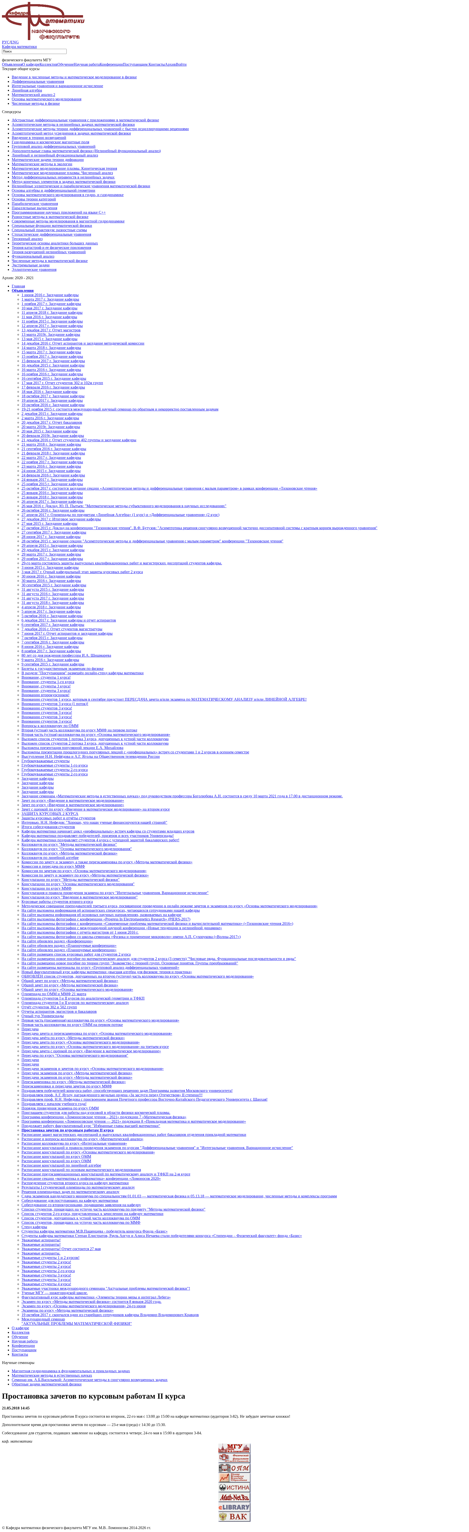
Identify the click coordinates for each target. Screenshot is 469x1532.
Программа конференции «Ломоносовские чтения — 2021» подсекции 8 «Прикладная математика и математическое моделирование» (133, 1121)
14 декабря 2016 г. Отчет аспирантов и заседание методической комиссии (82, 343)
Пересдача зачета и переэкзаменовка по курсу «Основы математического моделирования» (96, 1033)
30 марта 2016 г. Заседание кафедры (51, 581)
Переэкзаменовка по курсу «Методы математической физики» (73, 1082)
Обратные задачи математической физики (47, 1384)
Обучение (65, 64)
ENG (15, 42)
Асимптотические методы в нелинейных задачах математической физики (73, 124)
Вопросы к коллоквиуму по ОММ (49, 726)
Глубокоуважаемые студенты (45, 761)
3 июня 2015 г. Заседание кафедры (50, 567)
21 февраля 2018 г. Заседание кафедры (53, 453)
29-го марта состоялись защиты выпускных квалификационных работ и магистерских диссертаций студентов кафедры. (121, 563)
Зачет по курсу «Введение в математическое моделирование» (72, 800)
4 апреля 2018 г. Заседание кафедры (51, 607)
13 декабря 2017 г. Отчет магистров (51, 330)
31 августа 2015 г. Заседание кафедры (52, 589)
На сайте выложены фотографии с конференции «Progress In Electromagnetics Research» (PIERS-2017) (105, 919)
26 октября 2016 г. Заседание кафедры (53, 510)
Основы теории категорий (34, 199)
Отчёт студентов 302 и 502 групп (49, 1007)
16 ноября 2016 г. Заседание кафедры (52, 374)
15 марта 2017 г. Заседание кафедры (51, 352)
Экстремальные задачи (31, 265)
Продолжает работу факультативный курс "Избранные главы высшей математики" (90, 1126)
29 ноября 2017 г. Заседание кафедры (52, 559)
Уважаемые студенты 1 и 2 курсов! (50, 1258)
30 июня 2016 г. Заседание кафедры (51, 576)
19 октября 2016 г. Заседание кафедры (53, 405)
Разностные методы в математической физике (50, 217)
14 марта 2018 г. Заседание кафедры (51, 348)
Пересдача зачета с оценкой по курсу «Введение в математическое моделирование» (91, 1051)
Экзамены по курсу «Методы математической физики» (67, 1310)
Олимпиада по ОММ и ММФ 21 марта (53, 994)
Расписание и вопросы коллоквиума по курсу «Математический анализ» (82, 1139)
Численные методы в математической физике (50, 261)
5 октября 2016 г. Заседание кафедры (52, 616)
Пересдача (30, 1029)
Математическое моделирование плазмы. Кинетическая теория (64, 168)
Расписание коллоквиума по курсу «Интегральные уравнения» (74, 1143)
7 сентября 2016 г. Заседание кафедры (52, 642)
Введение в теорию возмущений (39, 138)
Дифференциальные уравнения (38, 81)
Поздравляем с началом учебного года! (53, 1104)
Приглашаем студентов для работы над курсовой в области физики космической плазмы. (95, 1112)
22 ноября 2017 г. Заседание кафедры (52, 462)
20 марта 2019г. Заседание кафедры (50, 427)
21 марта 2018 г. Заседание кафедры (51, 444)
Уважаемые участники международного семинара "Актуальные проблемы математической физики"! (105, 1288)
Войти (181, 64)
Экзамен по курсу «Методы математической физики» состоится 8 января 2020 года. (91, 1302)
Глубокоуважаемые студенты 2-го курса (54, 770)
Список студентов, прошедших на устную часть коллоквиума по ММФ (80, 1222)
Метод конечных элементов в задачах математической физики (64, 182)
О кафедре (31, 64)
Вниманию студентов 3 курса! (46, 708)
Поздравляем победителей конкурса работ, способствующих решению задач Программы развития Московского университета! (127, 1090)
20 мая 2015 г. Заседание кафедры (49, 431)
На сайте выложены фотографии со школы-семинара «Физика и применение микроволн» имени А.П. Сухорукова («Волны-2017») (131, 937)
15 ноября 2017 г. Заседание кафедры (52, 356)
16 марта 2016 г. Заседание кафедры (51, 370)
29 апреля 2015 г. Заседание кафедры (52, 545)
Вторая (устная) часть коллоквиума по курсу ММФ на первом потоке (79, 730)
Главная (18, 286)
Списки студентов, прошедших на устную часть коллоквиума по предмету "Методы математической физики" (113, 1209)
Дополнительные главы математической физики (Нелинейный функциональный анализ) (86, 151)
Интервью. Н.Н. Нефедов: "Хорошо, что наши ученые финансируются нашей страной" (94, 822)
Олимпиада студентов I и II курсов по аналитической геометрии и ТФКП (83, 998)
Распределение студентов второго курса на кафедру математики (75, 1183)
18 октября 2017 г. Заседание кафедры (53, 396)
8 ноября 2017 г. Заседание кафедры (51, 651)
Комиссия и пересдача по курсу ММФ (53, 866)
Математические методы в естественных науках (52, 1375)
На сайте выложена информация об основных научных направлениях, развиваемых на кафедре (101, 915)
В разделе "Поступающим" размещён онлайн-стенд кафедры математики (82, 673)
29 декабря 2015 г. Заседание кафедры (53, 550)
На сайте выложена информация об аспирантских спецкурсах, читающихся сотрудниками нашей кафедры (110, 910)
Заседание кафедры (37, 778)
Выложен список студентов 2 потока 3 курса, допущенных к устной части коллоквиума (95, 743)
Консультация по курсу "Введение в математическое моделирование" (79, 897)
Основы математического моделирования (46, 99)
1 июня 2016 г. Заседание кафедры (50, 295)
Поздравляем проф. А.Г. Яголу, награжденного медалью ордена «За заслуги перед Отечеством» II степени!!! (112, 1095)
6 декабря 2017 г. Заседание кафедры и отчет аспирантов (68, 620)
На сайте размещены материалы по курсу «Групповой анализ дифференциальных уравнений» (100, 967)
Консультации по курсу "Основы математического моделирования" (78, 884)
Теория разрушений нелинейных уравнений (49, 252)
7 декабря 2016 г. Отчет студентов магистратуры (61, 629)
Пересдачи (30, 1060)
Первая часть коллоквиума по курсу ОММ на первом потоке (72, 1025)
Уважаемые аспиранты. (40, 1253)
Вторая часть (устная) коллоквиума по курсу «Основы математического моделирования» (95, 734)
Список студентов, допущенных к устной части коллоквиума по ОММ (80, 1218)
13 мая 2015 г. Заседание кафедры (49, 339)
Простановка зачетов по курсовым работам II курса (67, 1130)
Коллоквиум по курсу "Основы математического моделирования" (76, 849)
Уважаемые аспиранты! (41, 1240)
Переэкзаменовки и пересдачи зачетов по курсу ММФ (66, 1086)
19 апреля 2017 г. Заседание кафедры (52, 400)
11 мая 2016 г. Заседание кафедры (49, 317)
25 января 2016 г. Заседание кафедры (52, 493)
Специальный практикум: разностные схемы (49, 230)
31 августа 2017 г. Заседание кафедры (52, 598)
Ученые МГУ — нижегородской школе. (54, 1293)
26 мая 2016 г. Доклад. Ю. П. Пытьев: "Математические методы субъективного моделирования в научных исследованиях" (123, 506)
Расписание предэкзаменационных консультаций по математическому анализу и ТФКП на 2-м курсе (105, 1174)
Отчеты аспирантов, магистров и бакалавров (59, 1011)
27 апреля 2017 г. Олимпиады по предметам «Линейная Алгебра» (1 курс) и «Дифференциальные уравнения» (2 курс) (120, 515)
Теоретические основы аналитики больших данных (55, 243)
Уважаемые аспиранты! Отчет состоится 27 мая (61, 1249)
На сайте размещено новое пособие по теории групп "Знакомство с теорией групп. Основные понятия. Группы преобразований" (129, 963)
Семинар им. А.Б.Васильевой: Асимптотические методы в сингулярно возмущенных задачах (90, 1380)
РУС (6, 42)
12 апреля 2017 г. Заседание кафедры (52, 326)
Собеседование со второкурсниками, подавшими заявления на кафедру (81, 1205)
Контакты (157, 64)
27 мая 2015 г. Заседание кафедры (49, 523)
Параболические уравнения (35, 203)
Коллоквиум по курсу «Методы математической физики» (69, 853)
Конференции (111, 64)
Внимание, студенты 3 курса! (46, 686)
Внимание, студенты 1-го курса (47, 682)
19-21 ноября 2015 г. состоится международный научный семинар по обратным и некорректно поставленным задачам (119, 409)
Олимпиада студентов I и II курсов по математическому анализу (75, 1003)
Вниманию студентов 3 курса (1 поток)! (54, 704)
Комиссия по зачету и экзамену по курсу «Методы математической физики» (85, 875)
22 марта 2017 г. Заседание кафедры (51, 457)
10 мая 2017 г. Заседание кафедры (49, 308)
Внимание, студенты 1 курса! (46, 677)
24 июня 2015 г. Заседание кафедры (51, 471)
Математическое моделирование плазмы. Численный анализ (62, 173)
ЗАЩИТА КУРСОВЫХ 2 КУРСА (49, 814)
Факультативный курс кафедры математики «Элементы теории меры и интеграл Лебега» (96, 1297)
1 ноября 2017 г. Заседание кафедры (51, 304)
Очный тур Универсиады (42, 1016)
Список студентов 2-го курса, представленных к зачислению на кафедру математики (92, 1214)
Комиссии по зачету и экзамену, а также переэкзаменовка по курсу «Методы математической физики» (106, 862)
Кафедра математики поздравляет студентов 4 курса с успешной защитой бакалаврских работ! (100, 840)
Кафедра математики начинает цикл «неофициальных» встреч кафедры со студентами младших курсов (107, 831)
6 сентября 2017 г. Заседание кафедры (52, 625)
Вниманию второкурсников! (45, 695)
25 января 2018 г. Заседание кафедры (52, 497)
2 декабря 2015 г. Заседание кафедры (52, 414)
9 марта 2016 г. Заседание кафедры (50, 660)
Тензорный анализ (27, 239)
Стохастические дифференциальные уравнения (51, 234)
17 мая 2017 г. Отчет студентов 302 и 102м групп (62, 383)
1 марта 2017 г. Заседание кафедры (50, 299)
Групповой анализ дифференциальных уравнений (54, 146)
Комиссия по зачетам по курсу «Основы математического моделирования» (84, 871)
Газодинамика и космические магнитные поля (50, 142)
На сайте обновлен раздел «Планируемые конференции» (69, 945)
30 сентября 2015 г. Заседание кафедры (53, 585)
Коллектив (48, 64)
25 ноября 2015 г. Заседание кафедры (52, 484)
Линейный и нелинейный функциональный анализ (55, 155)
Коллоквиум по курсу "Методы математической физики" (69, 844)
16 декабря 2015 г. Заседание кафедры (53, 365)
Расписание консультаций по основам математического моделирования (81, 1170)
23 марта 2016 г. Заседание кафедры (51, 466)
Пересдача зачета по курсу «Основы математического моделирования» (80, 1042)
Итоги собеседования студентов (48, 827)
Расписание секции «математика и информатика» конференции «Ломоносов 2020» (91, 1178)
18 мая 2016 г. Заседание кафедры (49, 392)
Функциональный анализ (33, 256)
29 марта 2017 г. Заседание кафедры (51, 554)
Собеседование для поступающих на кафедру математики (69, 1200)
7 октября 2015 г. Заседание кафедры (52, 638)
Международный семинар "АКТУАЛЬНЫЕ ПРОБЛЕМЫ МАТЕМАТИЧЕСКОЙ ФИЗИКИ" (76, 1321)
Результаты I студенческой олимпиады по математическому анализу (78, 1187)
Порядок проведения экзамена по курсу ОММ (60, 1108)
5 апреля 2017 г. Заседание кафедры (51, 611)
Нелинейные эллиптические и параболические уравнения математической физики (81, 186)
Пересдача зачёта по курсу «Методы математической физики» (73, 1038)
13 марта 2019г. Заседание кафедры (50, 334)
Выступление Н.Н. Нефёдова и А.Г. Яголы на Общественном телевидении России (90, 756)
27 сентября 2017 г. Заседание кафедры (53, 532)
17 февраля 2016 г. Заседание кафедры (53, 387)
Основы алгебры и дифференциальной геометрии (53, 190)
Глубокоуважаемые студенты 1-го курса (54, 765)
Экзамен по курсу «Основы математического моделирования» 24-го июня (83, 1306)
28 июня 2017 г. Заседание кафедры (51, 537)
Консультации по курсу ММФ (46, 888)
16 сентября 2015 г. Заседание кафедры (53, 378)
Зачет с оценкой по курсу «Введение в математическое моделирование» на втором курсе (95, 809)
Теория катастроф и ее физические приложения (51, 247)
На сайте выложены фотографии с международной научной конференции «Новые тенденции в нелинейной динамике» (121, 928)
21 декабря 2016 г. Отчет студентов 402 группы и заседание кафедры (78, 440)
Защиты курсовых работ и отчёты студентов (58, 818)
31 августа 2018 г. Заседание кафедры (52, 603)
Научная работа (87, 64)
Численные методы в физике (36, 103)
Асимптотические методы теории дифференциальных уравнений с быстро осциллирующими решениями (100, 129)
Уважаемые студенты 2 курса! (46, 1262)
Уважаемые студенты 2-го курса (48, 1271)
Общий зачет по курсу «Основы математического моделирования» (77, 989)
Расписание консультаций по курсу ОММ (56, 1156)
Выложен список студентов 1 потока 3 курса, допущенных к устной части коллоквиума (95, 739)
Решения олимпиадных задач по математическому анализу (70, 1192)
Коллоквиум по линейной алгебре (50, 858)
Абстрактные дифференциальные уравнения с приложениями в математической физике (85, 120)
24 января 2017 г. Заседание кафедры (52, 479)
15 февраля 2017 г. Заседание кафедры (53, 361)
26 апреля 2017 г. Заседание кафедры (52, 501)
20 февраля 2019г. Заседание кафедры (52, 435)
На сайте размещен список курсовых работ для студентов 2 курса (76, 954)
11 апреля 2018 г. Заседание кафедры (52, 312)
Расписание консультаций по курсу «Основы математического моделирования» (88, 1152)
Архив (170, 64)
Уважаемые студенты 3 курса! (46, 1275)
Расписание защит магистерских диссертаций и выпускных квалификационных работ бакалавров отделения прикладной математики (133, 1134)
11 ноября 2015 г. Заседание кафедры (52, 321)
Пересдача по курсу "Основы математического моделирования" (74, 1055)
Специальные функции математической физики (52, 225)
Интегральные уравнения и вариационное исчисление (57, 86)
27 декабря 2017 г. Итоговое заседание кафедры (61, 519)
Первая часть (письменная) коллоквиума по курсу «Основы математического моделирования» (100, 1020)
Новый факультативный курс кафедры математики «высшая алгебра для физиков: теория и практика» (106, 972)
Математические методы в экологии (42, 164)
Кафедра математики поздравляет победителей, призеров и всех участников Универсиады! (97, 836)
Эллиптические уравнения (34, 269)
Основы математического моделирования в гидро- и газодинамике (68, 195)
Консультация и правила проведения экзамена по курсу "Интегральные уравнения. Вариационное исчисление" (115, 893)
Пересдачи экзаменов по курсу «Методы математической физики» (76, 1073)
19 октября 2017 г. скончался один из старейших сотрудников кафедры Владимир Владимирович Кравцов (110, 1315)
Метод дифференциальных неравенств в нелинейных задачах (63, 177)
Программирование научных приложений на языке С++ (59, 212)
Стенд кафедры (34, 1227)
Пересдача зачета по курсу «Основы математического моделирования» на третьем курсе (95, 1047)
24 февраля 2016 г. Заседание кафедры (53, 475)
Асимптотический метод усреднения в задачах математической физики (71, 133)
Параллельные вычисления (34, 208)
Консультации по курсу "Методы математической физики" (70, 879)
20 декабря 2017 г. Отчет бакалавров (51, 422)
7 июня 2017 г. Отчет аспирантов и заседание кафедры (67, 633)
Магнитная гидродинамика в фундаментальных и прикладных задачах (71, 1371)
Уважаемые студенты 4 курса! (46, 1284)
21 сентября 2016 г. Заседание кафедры (53, 449)
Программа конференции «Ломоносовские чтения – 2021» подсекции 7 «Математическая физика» (103, 1117)
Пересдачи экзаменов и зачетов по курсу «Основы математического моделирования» (92, 1069)
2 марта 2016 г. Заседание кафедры (50, 418)
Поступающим (136, 64)
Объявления (12, 64)
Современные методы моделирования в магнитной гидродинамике (68, 221)
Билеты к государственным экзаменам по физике (62, 668)
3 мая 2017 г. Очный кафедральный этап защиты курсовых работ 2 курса (82, 572)
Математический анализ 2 (33, 95)
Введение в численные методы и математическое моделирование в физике (74, 77)
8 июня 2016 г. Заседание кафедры (50, 646)
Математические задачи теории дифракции (48, 160)
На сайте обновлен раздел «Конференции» (57, 941)
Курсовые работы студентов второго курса (57, 901)
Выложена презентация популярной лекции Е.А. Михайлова (72, 748)
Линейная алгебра (27, 90)
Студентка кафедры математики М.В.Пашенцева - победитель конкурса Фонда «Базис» (94, 1231)
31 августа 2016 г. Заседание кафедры (52, 594)
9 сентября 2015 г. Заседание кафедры (52, 664)
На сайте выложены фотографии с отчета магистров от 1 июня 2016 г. (80, 932)
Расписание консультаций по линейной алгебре (61, 1165)
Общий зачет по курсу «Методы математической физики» (69, 981)
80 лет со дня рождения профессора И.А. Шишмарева (66, 655)
